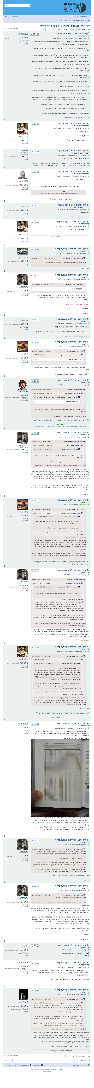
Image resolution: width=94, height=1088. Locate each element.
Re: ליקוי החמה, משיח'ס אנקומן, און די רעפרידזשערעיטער (73, 124)
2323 (21, 290)
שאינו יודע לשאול (23, 391)
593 (22, 154)
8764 (21, 139)
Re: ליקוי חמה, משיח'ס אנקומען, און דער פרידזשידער (72, 222)
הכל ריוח (25, 945)
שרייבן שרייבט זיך (23, 33)
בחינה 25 (25, 1001)
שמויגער (25, 205)
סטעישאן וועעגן (23, 256)
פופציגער (25, 180)
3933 (21, 184)
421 (22, 357)
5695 (21, 395)
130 (22, 1005)
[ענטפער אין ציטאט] (37, 34)
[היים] (76, 7)
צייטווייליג (25, 353)
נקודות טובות (24, 286)
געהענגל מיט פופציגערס (65, 186)
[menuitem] (76, 16)
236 (22, 260)
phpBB (53, 1069)
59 (22, 37)
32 (22, 209)
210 (22, 949)
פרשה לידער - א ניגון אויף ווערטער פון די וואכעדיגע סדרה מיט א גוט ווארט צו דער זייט (60, 426)
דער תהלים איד (23, 134)
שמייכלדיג (25, 150)
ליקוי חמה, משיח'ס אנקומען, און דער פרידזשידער (65, 26)
